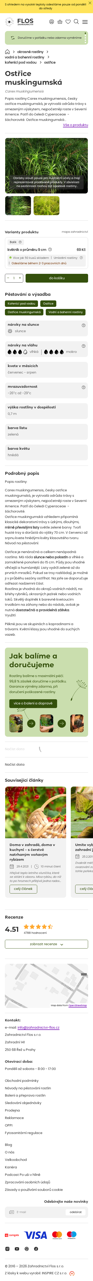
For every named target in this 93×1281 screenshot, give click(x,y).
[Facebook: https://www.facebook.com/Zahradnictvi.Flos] (36, 1249)
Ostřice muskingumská (24, 312)
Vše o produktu (75, 125)
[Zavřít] (90, 3)
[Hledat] (76, 21)
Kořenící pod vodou (21, 303)
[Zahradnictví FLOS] (19, 22)
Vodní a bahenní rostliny (66, 312)
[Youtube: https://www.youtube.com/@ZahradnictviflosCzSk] (17, 1249)
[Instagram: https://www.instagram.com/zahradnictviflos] (7, 1249)
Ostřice (48, 303)
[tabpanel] (46, 38)
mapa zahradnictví (75, 231)
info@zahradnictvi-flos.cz (38, 1027)
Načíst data (30, 750)
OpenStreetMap (77, 1005)
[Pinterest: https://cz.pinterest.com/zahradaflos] (26, 1249)
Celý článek (23, 889)
